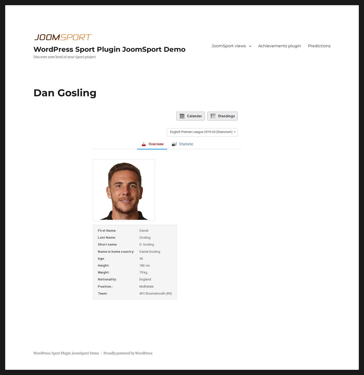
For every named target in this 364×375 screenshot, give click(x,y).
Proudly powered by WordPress (128, 353)
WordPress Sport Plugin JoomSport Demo (109, 49)
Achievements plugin (279, 46)
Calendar (194, 116)
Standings (226, 116)
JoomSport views (229, 46)
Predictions (319, 46)
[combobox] (202, 131)
